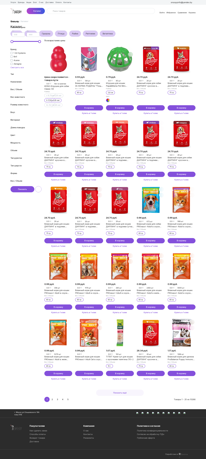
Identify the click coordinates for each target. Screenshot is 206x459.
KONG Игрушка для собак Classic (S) (56, 87)
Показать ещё (120, 393)
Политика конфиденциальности (152, 430)
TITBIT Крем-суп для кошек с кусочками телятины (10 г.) (120, 357)
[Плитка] (190, 40)
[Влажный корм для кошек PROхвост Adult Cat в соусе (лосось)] (89, 333)
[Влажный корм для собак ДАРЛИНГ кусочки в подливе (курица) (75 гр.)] (151, 333)
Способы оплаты (38, 434)
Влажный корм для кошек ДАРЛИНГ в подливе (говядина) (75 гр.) (87, 225)
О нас (86, 430)
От (13, 31)
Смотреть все (17, 67)
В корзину (89, 108)
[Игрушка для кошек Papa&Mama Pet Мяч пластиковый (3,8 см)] (120, 59)
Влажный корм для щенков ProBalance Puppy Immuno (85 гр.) (181, 358)
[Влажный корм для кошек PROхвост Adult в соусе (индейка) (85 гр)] (182, 266)
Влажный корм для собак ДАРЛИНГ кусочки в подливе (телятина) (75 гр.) (88, 159)
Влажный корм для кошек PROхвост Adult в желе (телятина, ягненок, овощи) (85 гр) (150, 291)
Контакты (88, 434)
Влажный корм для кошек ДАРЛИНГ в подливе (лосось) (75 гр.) (118, 159)
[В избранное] (99, 48)
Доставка (34, 441)
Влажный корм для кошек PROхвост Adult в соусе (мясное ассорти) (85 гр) (118, 291)
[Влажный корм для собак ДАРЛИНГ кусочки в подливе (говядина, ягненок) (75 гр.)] (151, 59)
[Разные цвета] (108, 100)
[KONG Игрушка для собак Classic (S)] (58, 59)
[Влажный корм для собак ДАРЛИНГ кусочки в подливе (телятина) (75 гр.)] (89, 134)
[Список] (194, 40)
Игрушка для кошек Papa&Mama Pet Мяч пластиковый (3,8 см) (116, 84)
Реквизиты (88, 438)
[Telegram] (88, 454)
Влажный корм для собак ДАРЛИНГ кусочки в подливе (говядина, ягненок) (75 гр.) (151, 84)
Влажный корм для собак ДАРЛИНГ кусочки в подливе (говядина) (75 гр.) (181, 159)
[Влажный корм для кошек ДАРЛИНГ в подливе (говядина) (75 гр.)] (89, 200)
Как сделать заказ (38, 430)
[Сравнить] (69, 48)
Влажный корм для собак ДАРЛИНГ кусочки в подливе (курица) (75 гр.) (149, 358)
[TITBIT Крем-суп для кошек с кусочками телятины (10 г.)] (120, 333)
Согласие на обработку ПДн (150, 434)
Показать (22, 189)
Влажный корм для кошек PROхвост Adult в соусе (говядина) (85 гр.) (56, 291)
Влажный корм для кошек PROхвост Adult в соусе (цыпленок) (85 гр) (87, 291)
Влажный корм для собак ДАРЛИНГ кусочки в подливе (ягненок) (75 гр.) (57, 159)
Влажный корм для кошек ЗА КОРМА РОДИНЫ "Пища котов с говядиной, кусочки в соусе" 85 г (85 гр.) (88, 84)
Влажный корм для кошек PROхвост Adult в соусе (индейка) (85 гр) (180, 291)
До (28, 31)
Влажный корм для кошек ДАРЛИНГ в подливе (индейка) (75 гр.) (180, 84)
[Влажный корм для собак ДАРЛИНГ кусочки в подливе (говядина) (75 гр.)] (182, 134)
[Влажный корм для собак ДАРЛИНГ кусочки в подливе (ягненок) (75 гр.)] (58, 134)
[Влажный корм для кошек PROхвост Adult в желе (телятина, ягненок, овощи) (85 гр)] (151, 266)
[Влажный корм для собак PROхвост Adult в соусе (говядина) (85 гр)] (151, 200)
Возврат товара (37, 438)
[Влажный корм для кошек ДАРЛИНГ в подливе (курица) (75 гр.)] (58, 200)
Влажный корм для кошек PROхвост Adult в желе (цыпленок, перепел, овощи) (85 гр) (58, 358)
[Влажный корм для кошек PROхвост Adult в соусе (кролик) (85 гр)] (182, 200)
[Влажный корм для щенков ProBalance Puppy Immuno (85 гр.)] (182, 333)
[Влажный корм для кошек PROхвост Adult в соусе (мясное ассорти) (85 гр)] (120, 266)
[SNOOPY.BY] (16, 11)
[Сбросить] (38, 189)
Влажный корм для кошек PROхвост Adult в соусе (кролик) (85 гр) (180, 225)
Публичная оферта (146, 438)
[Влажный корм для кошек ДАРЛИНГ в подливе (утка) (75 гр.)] (120, 200)
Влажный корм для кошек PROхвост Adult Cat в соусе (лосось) (88, 358)
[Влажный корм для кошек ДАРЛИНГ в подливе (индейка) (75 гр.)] (182, 59)
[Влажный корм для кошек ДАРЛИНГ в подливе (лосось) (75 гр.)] (120, 134)
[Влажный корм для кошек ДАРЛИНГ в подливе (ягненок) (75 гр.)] (151, 134)
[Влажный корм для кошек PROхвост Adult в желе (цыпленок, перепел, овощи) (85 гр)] (58, 333)
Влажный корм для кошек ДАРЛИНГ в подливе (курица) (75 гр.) (56, 225)
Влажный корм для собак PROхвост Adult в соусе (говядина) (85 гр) (149, 225)
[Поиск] (50, 11)
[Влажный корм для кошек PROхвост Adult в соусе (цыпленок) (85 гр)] (89, 266)
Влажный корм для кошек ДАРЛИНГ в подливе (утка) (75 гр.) (119, 225)
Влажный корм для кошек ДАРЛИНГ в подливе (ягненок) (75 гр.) (149, 159)
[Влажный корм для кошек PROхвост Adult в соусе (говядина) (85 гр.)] (58, 266)
